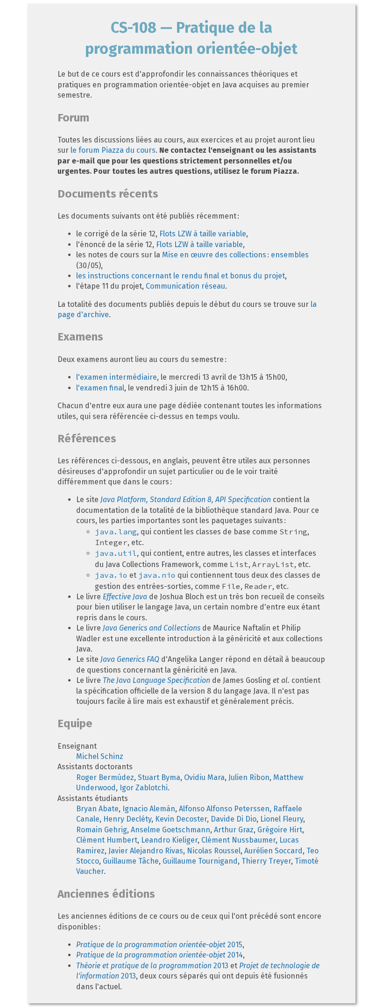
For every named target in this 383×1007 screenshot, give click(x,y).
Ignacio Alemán (148, 808)
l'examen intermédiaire (116, 377)
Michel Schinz (99, 756)
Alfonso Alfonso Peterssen (224, 808)
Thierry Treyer (266, 861)
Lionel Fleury (281, 819)
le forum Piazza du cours (113, 150)
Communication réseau (185, 286)
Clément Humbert (106, 840)
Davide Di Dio (233, 819)
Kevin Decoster (181, 819)
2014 (159, 954)
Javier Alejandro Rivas (145, 850)
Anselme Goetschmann (170, 829)
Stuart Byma (159, 777)
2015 (159, 944)
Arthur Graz (234, 829)
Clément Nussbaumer (238, 840)
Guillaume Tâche (131, 861)
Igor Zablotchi (144, 787)
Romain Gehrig (101, 829)
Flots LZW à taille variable (202, 233)
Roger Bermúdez (105, 777)
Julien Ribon (249, 777)
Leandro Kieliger (169, 840)
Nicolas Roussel (214, 850)
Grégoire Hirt (279, 829)
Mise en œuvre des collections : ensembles (235, 254)
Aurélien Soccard (273, 850)
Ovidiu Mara (204, 777)
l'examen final (100, 387)
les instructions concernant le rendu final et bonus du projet (180, 275)
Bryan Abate (97, 808)
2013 (152, 965)
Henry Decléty (127, 819)
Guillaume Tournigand (200, 861)
